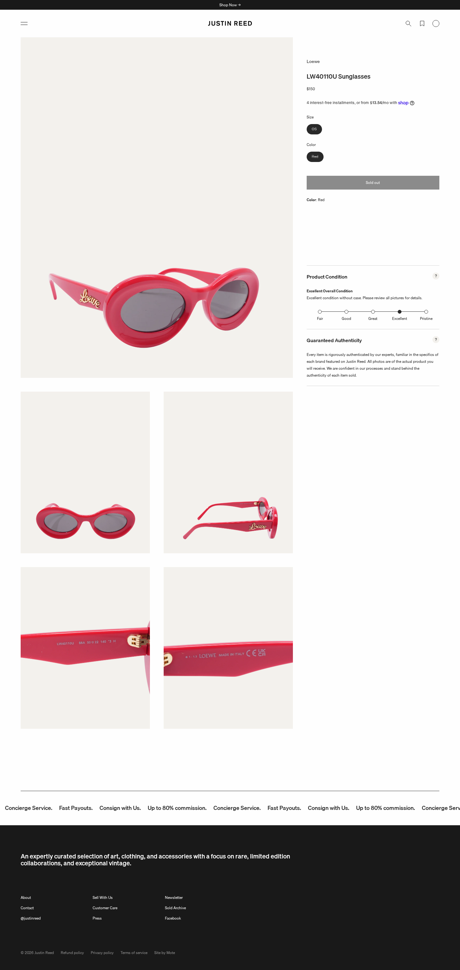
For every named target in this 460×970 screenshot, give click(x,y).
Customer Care (105, 908)
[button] (24, 23)
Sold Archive (175, 908)
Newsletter (174, 897)
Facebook (173, 918)
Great (372, 318)
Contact (27, 908)
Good (346, 318)
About (26, 897)
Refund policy (72, 953)
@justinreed (31, 918)
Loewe (313, 61)
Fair (320, 318)
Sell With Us (103, 897)
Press (97, 918)
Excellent (399, 318)
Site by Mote (164, 953)
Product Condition (327, 277)
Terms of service (133, 953)
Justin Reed (44, 953)
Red (318, 157)
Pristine (426, 318)
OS (317, 130)
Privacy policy (102, 953)
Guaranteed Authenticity (334, 340)
